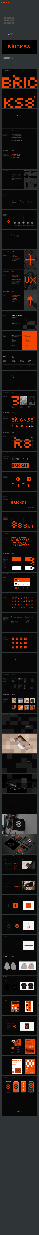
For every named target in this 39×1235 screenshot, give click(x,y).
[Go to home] (6, 2)
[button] (36, 2)
